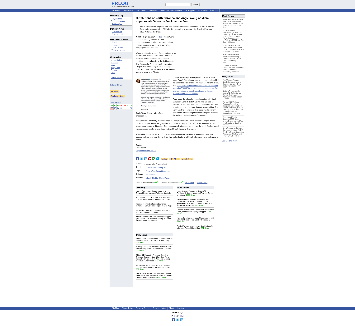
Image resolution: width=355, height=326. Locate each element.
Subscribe (153, 11)
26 (112, 108)
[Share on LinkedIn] (145, 158)
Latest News (128, 11)
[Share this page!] (177, 321)
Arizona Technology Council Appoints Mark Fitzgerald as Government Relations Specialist (153, 192)
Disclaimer (189, 183)
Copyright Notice (159, 308)
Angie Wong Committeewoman (158, 171)
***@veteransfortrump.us (146, 151)
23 (121, 108)
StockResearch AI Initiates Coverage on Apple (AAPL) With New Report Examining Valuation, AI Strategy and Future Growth (154, 219)
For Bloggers (190, 11)
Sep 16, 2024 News (230, 141)
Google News (187, 159)
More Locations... (119, 50)
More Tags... (117, 24)
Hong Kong (115, 68)
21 (128, 108)
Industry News (116, 85)
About (171, 308)
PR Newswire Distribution (208, 11)
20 (131, 108)
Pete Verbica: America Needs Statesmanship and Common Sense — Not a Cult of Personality (195, 219)
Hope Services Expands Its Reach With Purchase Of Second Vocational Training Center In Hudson (195, 193)
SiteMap (115, 308)
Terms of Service (143, 308)
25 (115, 108)
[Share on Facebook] (137, 158)
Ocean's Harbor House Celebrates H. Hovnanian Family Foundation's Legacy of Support (195, 211)
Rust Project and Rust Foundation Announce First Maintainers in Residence (153, 211)
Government (117, 32)
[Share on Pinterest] (149, 158)
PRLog (159, 37)
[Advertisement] (198, 56)
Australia (114, 63)
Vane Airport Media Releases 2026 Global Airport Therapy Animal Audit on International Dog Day (154, 198)
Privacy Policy (127, 308)
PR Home (116, 11)
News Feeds (141, 11)
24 (118, 108)
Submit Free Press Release (170, 11)
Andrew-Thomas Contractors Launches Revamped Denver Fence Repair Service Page (154, 205)
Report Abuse (202, 183)
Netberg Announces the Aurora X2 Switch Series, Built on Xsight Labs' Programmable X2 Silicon (154, 248)
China (113, 73)
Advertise (180, 308)
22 (124, 108)
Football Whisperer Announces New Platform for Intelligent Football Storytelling (195, 227)
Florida (114, 45)
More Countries (117, 78)
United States (117, 47)
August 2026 (116, 103)
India (113, 65)
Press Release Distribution (123, 6)
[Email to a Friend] (157, 158)
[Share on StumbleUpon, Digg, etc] (153, 158)
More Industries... (119, 34)
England (114, 70)
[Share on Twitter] (141, 158)
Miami (114, 42)
